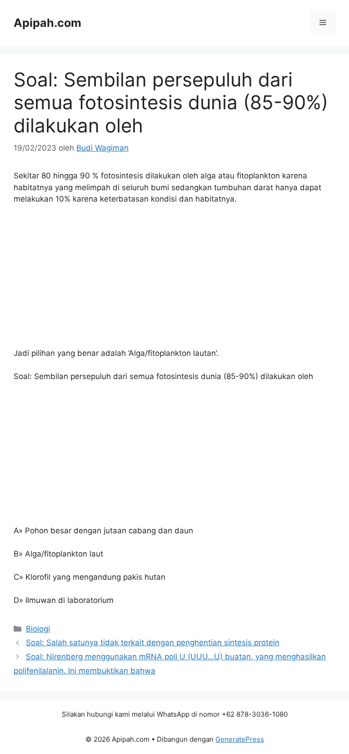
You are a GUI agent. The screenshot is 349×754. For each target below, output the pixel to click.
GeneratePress (239, 739)
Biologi (38, 628)
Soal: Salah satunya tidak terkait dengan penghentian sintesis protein (152, 642)
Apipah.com (47, 23)
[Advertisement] (174, 280)
